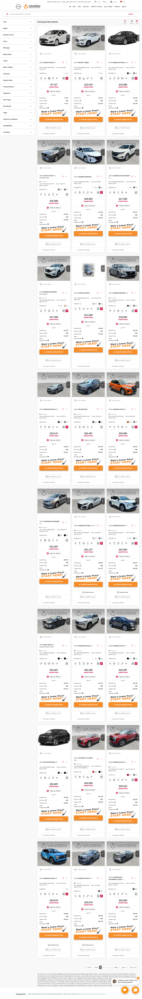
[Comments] (63, 78)
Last (124, 967)
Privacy (89, 994)
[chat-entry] (125, 990)
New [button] (74, 6)
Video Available (45, 54)
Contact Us (83, 994)
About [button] (124, 6)
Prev (96, 967)
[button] (68, 38)
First (89, 967)
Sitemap (94, 994)
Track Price (55, 91)
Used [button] (79, 6)
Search (131, 14)
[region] (53, 103)
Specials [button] (86, 6)
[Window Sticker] (67, 78)
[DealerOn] (21, 994)
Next (116, 967)
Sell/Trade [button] (108, 6)
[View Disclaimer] (57, 78)
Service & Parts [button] (96, 6)
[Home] (70, 6)
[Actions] (66, 62)
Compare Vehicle (49, 134)
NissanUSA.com (101, 994)
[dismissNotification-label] (138, 978)
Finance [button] (117, 6)
